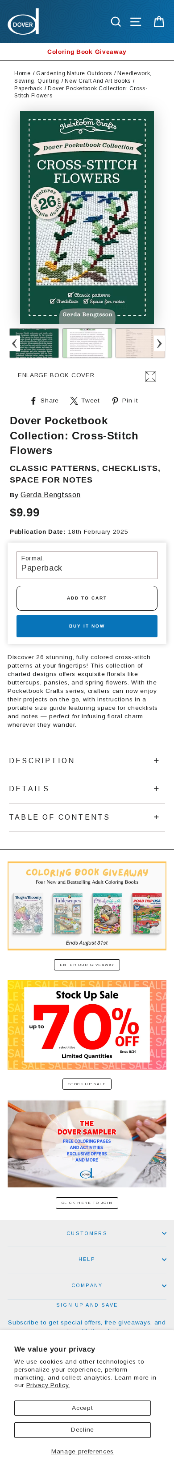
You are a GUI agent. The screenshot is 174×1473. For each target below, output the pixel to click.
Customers (87, 1233)
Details (29, 789)
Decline (82, 1429)
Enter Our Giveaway (87, 965)
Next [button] (159, 343)
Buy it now (87, 626)
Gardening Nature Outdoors (74, 73)
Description (42, 761)
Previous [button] (14, 343)
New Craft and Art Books (98, 81)
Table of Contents (59, 817)
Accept (82, 1408)
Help (87, 1259)
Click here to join (87, 1203)
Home (22, 73)
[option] (87, 52)
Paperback (28, 88)
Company (87, 1285)
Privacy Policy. (48, 1385)
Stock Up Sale (87, 1084)
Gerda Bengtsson (50, 495)
